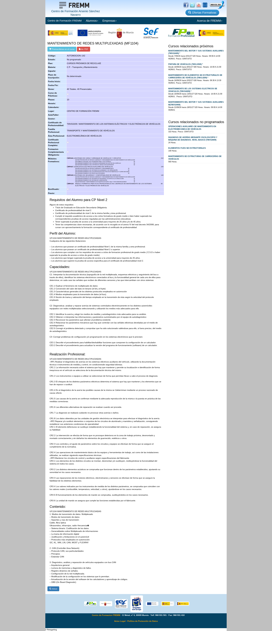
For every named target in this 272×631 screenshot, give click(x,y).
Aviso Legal (120, 621)
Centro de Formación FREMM (65, 20)
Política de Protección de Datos (142, 621)
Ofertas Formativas (203, 12)
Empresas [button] (108, 20)
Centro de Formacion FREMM (106, 615)
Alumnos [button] (91, 20)
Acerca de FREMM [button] (209, 20)
